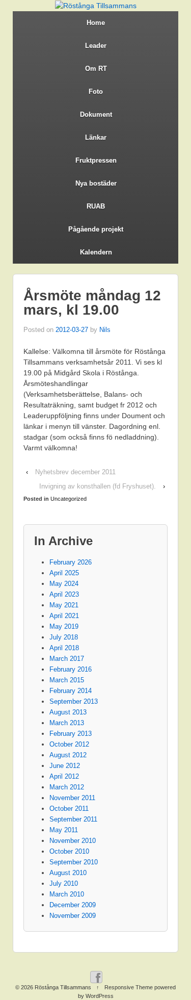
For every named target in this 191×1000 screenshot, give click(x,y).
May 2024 (63, 583)
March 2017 (66, 658)
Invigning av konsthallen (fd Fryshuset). (97, 486)
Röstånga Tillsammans (63, 987)
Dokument (96, 114)
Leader (95, 45)
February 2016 (70, 669)
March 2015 (66, 680)
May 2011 (63, 830)
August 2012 (68, 755)
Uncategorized (68, 499)
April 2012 (64, 776)
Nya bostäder (96, 183)
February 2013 (70, 733)
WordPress (100, 996)
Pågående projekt (95, 229)
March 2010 (66, 894)
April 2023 (64, 594)
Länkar (95, 137)
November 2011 (72, 798)
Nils (105, 330)
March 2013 (66, 723)
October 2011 (69, 808)
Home (96, 23)
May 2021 (63, 605)
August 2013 (68, 712)
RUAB (96, 206)
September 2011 (73, 819)
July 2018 (63, 637)
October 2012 (69, 744)
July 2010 (63, 883)
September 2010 (73, 862)
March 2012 (66, 787)
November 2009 (72, 915)
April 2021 (64, 616)
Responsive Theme (128, 987)
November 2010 (72, 840)
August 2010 (68, 873)
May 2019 (63, 626)
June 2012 (64, 766)
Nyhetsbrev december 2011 (75, 472)
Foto (96, 91)
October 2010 (69, 851)
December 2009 (72, 905)
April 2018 (64, 648)
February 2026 (70, 562)
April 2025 (64, 573)
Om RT (96, 68)
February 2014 (70, 691)
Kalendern (96, 252)
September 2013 (73, 701)
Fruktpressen (96, 160)
